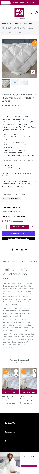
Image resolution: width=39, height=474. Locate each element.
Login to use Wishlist (33, 227)
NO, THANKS (29, 469)
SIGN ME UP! (29, 466)
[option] (19, 58)
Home (4, 24)
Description (9, 261)
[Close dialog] (37, 453)
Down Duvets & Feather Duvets (21, 24)
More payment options (18, 239)
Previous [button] (5, 60)
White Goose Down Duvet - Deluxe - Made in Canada (27, 399)
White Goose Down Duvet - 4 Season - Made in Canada (9, 399)
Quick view (16, 375)
